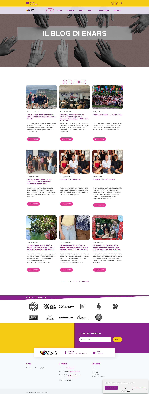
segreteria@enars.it (74, 371)
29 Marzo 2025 (30, 242)
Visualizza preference (139, 388)
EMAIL (98, 351)
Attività (76, 82)
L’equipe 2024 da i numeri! (104, 179)
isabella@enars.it (72, 377)
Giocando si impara (103, 10)
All (65, 82)
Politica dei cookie (125, 391)
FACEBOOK (71, 351)
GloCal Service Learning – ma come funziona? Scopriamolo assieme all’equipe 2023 (39, 181)
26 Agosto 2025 (64, 111)
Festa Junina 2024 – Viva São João (107, 115)
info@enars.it (34, 4)
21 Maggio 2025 (97, 111)
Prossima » (85, 281)
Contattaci (117, 10)
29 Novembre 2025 (32, 111)
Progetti (59, 10)
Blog (50, 10)
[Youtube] (116, 3)
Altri (70, 82)
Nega (124, 388)
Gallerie (90, 10)
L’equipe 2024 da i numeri (70, 179)
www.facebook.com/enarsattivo (77, 353)
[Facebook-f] (112, 3)
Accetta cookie (111, 388)
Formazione (70, 10)
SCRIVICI (32, 2)
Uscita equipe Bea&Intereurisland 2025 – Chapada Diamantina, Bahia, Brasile (41, 117)
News (80, 10)
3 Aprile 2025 (96, 176)
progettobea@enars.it (74, 375)
